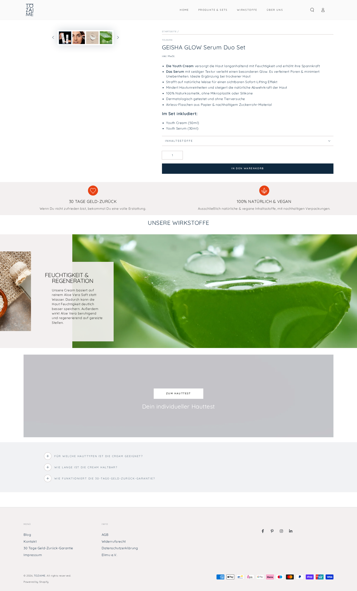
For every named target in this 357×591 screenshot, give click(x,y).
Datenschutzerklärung (120, 548)
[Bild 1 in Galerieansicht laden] (65, 37)
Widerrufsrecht (114, 541)
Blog (27, 535)
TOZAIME (39, 575)
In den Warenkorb (247, 168)
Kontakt (30, 541)
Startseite (169, 31)
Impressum (33, 555)
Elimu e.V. (109, 555)
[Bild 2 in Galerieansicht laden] (79, 37)
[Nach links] (53, 37)
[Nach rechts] (118, 37)
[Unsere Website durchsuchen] (312, 9)
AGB (105, 535)
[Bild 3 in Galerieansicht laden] (92, 37)
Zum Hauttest (178, 393)
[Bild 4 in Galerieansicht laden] (106, 37)
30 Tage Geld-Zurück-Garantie (48, 548)
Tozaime (167, 40)
